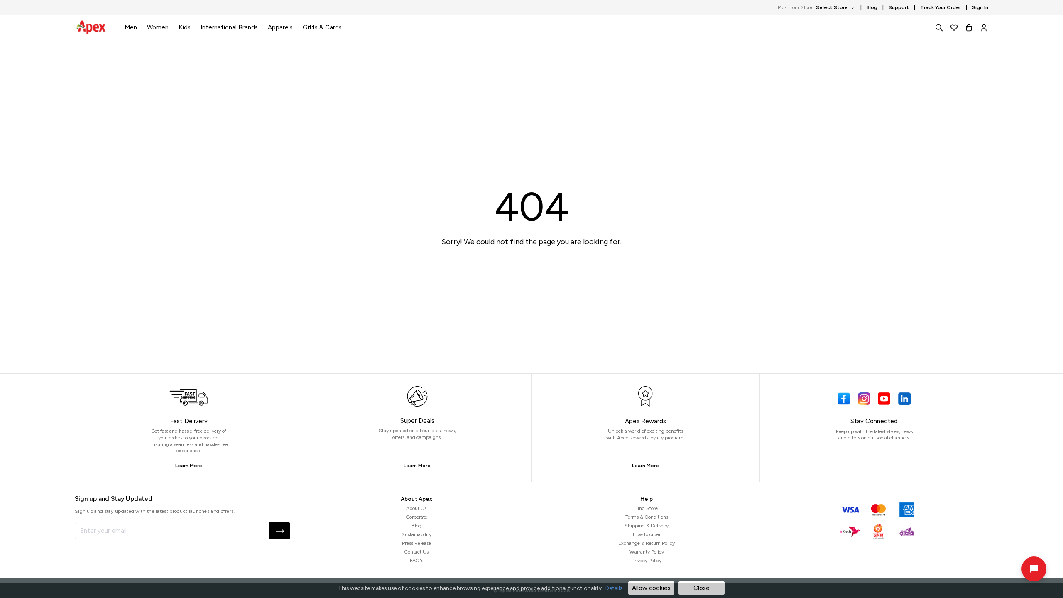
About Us (416, 508)
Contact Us (416, 552)
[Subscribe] (279, 530)
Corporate (416, 517)
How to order (647, 534)
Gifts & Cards (322, 27)
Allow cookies (651, 588)
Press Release (416, 543)
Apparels (280, 27)
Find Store (646, 508)
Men (131, 27)
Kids (185, 27)
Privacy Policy (646, 561)
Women (158, 27)
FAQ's (416, 561)
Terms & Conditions (646, 517)
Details (613, 588)
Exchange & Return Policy (646, 543)
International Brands (229, 27)
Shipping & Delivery (647, 526)
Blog (416, 526)
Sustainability (416, 534)
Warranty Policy (646, 552)
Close (701, 588)
